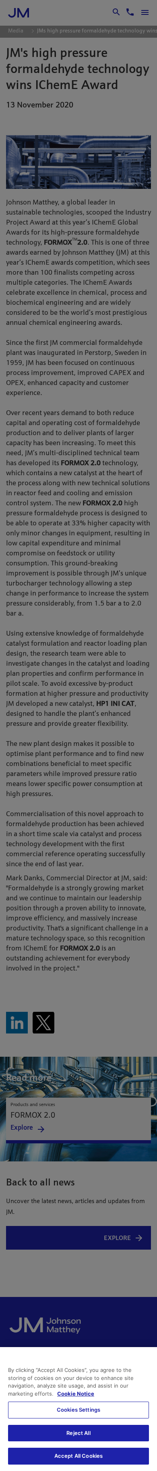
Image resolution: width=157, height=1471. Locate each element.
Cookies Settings (78, 1409)
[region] (78, 1409)
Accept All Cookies (78, 1456)
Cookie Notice (75, 1393)
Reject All (78, 1433)
